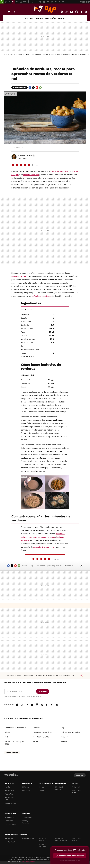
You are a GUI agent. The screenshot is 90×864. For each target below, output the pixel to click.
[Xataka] (2, 2)
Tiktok (66, 11)
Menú (4, 11)
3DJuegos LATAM (28, 838)
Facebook (81, 11)
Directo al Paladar (59, 788)
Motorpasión (76, 787)
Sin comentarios (20, 87)
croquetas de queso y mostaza (42, 537)
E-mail (86, 11)
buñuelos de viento (19, 276)
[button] (26, 155)
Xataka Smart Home (10, 799)
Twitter (33, 87)
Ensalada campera (65, 675)
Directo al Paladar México (61, 839)
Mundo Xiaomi (10, 803)
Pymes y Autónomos (26, 822)
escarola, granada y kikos (44, 547)
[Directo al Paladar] (45, 9)
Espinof (41, 790)
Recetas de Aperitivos (42, 732)
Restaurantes (66, 737)
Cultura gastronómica (70, 732)
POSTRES (29, 18)
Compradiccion (10, 824)
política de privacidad (34, 696)
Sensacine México (42, 839)
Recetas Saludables (41, 737)
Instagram (76, 11)
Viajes (7, 732)
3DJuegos (25, 787)
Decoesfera (9, 821)
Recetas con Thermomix (15, 728)
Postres (36, 728)
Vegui (32, 566)
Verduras (69, 566)
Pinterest (42, 704)
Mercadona (38, 54)
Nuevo (9, 11)
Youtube (71, 11)
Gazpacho (56, 54)
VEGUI (61, 18)
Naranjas (74, 54)
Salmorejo (52, 675)
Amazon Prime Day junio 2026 (15, 742)
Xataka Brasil (10, 842)
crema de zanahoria (59, 171)
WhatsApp (61, 11)
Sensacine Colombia (42, 845)
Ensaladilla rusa (29, 675)
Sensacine (42, 787)
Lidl (20, 54)
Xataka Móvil (9, 790)
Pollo (7, 737)
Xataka (7, 787)
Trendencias (9, 817)
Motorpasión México (76, 839)
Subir (78, 775)
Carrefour (28, 54)
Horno (65, 54)
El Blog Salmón (27, 817)
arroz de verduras (31, 174)
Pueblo (47, 54)
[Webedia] (11, 774)
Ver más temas (12, 753)
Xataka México (10, 838)
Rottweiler (83, 54)
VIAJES (39, 18)
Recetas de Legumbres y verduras (49, 566)
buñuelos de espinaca (41, 296)
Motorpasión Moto (76, 792)
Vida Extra (26, 790)
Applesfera (9, 794)
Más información (28, 861)
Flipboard (37, 87)
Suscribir (43, 691)
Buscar (14, 11)
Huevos (64, 741)
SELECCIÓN (50, 18)
